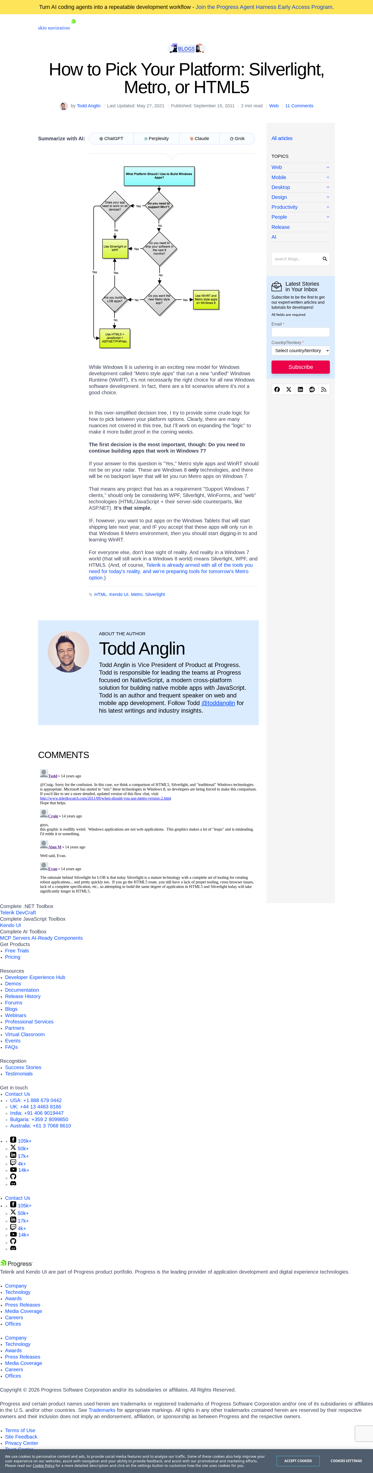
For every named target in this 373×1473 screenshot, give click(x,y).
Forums (13, 1002)
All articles (282, 138)
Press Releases (22, 1305)
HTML (100, 594)
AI (274, 237)
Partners (14, 1028)
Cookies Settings (346, 1461)
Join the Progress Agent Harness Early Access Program (264, 7)
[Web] (301, 168)
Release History (23, 996)
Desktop (281, 187)
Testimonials (19, 1073)
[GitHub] (13, 1177)
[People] (301, 217)
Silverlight (155, 594)
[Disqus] (148, 830)
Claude (202, 138)
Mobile (279, 177)
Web (274, 105)
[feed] (324, 389)
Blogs (11, 1009)
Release (281, 227)
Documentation (22, 990)
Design (279, 197)
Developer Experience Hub (35, 977)
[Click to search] (325, 259)
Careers (14, 1317)
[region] (186, 1461)
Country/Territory (286, 343)
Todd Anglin (88, 105)
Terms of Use (20, 1430)
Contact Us (17, 1094)
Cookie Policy (44, 1465)
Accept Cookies (298, 1461)
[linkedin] (301, 389)
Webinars (15, 1015)
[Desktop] (301, 188)
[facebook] (277, 389)
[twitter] (289, 389)
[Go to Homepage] (73, 27)
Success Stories (23, 1067)
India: (37, 1113)
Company (16, 1286)
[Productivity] (301, 207)
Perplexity (159, 138)
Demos (13, 983)
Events (13, 1040)
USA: (36, 1100)
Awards (13, 1298)
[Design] (301, 197)
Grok (240, 138)
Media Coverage (23, 1311)
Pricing (12, 957)
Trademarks (102, 1410)
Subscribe (301, 367)
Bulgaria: (39, 1119)
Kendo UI (118, 594)
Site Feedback (21, 1437)
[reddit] (312, 389)
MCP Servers (15, 938)
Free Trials (17, 950)
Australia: (40, 1125)
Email (277, 324)
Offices (13, 1324)
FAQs (11, 1047)
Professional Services (29, 1021)
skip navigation (54, 27)
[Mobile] (301, 178)
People (279, 217)
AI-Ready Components (57, 938)
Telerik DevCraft (18, 912)
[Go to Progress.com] (16, 1265)
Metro (137, 594)
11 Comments (299, 105)
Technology (17, 1292)
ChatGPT (113, 138)
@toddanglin (218, 702)
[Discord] (13, 1184)
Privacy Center (21, 1443)
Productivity (285, 207)
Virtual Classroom (25, 1034)
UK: (35, 1106)
